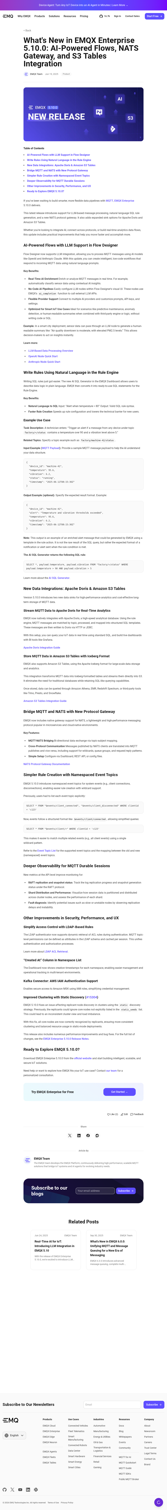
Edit (126, 1114)
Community (125, 1448)
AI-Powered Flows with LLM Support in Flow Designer (58, 154)
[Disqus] (83, 1331)
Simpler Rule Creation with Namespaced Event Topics (58, 175)
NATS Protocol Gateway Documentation (46, 764)
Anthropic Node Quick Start (44, 361)
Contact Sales (132, 16)
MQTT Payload (50, 448)
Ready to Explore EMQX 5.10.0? (45, 191)
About (147, 1425)
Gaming (97, 1467)
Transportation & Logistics (102, 1449)
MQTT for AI (125, 1457)
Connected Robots (77, 1445)
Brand (147, 1464)
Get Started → (119, 1091)
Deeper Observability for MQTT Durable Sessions (56, 180)
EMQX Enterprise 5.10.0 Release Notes (66, 1038)
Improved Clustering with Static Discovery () (60, 997)
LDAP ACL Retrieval (56, 951)
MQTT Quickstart (127, 1462)
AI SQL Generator (59, 577)
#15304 (91, 997)
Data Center (74, 1450)
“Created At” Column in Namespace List (52, 960)
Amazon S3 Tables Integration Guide (45, 701)
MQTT (109, 200)
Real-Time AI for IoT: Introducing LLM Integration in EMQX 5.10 (54, 1246)
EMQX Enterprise (124, 200)
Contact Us (149, 1459)
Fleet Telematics (76, 1431)
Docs (121, 1425)
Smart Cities (74, 1467)
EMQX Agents (50, 1451)
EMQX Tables (49, 1462)
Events (122, 1442)
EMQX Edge (49, 1436)
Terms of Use (53, 1503)
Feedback (139, 1114)
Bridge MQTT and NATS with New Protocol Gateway (57, 170)
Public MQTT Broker (129, 1479)
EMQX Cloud (49, 1425)
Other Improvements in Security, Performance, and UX (59, 186)
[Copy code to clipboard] (139, 462)
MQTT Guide (125, 1468)
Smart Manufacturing (75, 1438)
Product (66, 74)
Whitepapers (125, 1436)
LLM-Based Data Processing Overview (50, 350)
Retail (96, 1462)
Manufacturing (101, 1431)
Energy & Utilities (101, 1436)
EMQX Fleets (49, 1457)
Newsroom (149, 1431)
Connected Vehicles (78, 1425)
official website (83, 1058)
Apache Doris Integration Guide (41, 647)
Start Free (153, 16)
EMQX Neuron (50, 1442)
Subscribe (124, 1190)
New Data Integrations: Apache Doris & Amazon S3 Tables (61, 165)
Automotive (99, 1425)
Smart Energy (75, 1462)
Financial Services (102, 1456)
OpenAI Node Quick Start (43, 356)
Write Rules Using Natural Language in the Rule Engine (59, 160)
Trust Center (150, 1448)
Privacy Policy (67, 1503)
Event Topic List (46, 850)
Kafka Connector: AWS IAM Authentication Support (60, 981)
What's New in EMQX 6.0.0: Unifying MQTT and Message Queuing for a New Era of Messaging (109, 1248)
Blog (121, 1431)
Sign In (117, 16)
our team (111, 1070)
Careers (148, 1442)
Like (114, 1114)
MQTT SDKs (125, 1473)
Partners (148, 1436)
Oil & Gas (98, 1442)
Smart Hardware (76, 1456)
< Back (27, 30)
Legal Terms (150, 1453)
